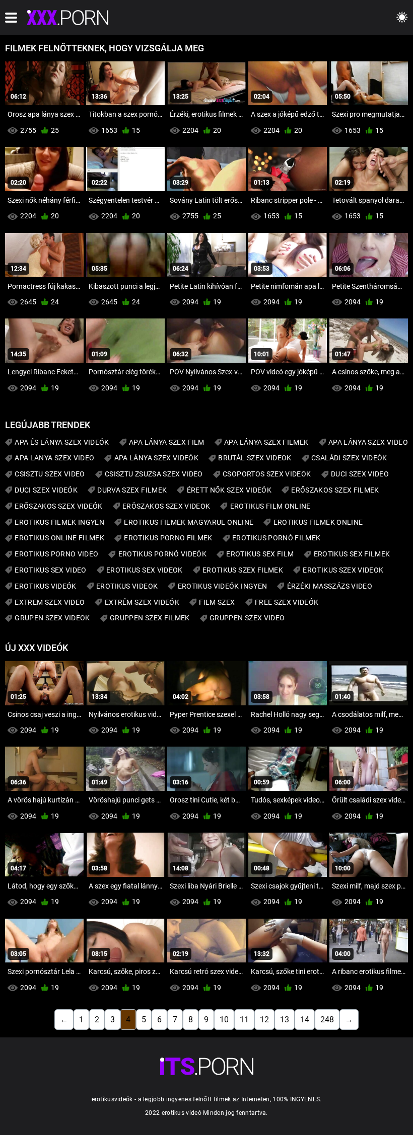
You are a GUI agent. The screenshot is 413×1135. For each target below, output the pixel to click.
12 (264, 1019)
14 (304, 1019)
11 (244, 1019)
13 (284, 1019)
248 (327, 1019)
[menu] (11, 18)
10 (224, 1019)
